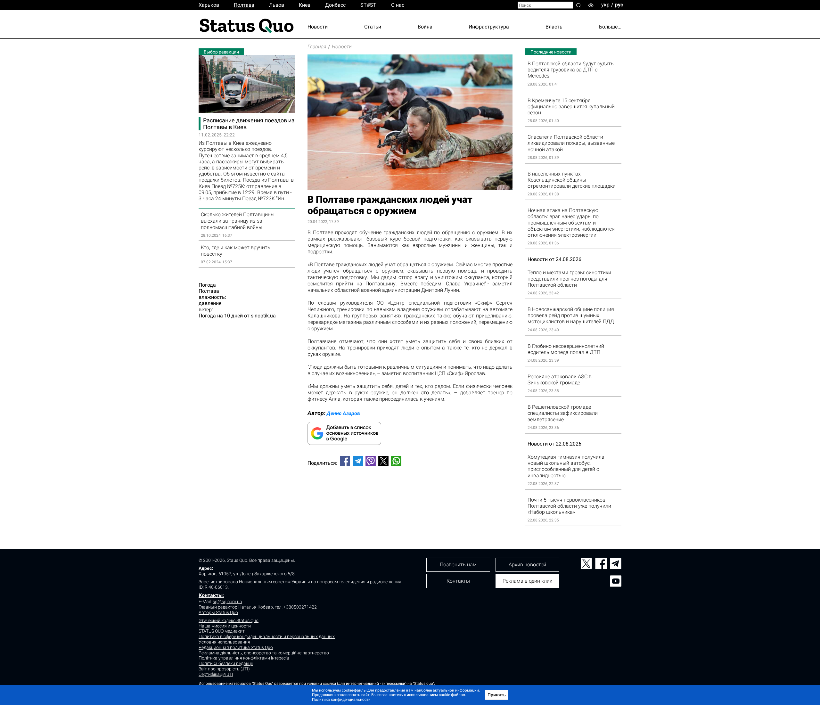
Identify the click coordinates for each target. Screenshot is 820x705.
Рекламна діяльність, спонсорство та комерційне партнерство (264, 652)
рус (619, 5)
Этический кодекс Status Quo (228, 620)
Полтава (244, 5)
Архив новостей (527, 565)
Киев (304, 5)
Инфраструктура (489, 27)
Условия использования (224, 641)
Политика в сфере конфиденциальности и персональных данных (267, 636)
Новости (318, 27)
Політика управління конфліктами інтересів (244, 657)
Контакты (211, 595)
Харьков (209, 5)
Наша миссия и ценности (225, 625)
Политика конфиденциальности (341, 699)
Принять (497, 694)
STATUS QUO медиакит (222, 631)
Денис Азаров (343, 413)
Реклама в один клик (527, 581)
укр (605, 5)
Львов (276, 5)
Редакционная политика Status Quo (236, 647)
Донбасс (335, 5)
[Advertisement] (410, 492)
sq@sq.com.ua (227, 601)
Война (425, 27)
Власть (553, 27)
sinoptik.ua (263, 316)
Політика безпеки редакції (226, 663)
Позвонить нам (458, 565)
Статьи (372, 27)
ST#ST (368, 5)
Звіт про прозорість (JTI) (224, 668)
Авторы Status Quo (218, 612)
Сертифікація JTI (216, 674)
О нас (397, 5)
